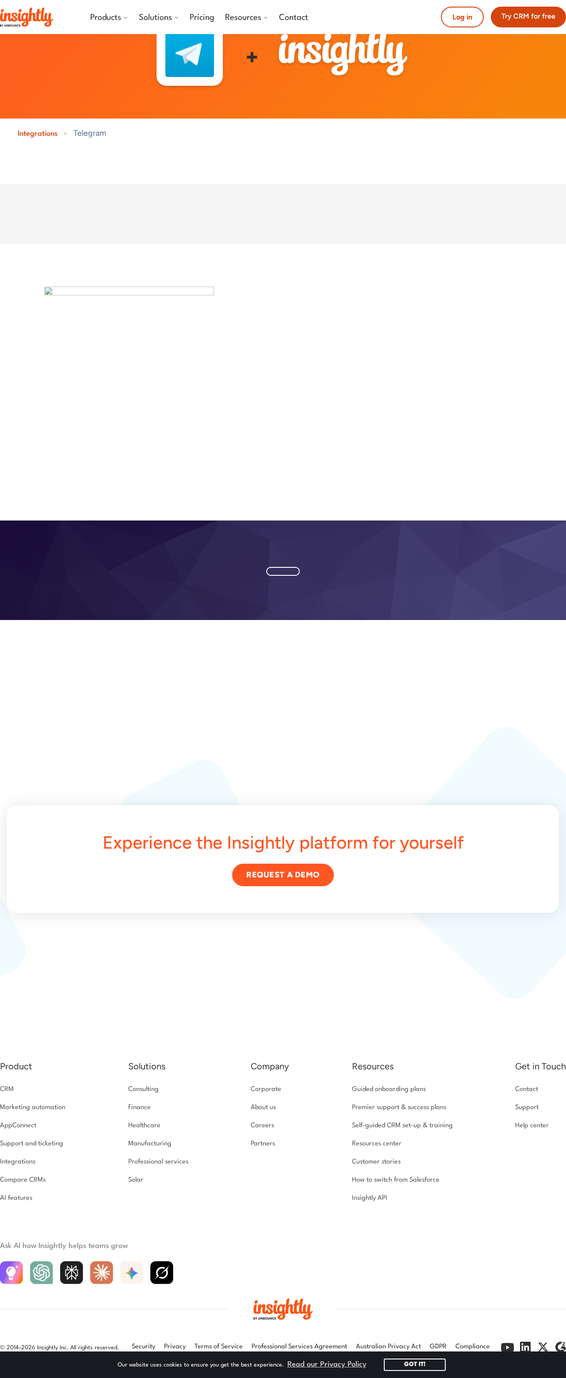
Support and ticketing (31, 1144)
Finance (139, 1107)
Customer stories (376, 1162)
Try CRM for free (528, 16)
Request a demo (282, 875)
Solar (135, 1180)
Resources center (377, 1144)
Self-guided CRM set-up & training (402, 1125)
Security (143, 1347)
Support (527, 1107)
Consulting (143, 1089)
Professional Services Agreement (299, 1347)
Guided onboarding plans (389, 1089)
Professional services (158, 1162)
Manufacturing (150, 1144)
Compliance (472, 1347)
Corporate (266, 1089)
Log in (462, 17)
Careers (262, 1125)
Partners (263, 1144)
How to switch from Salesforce (396, 1180)
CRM (7, 1089)
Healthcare (144, 1125)
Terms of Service (219, 1347)
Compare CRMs (23, 1180)
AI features (16, 1198)
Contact (526, 1089)
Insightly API (369, 1198)
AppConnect (18, 1125)
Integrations (37, 134)
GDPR (438, 1347)
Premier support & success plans (399, 1107)
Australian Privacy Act (388, 1347)
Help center (532, 1125)
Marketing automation (32, 1107)
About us (263, 1107)
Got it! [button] (414, 1364)
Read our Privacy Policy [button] (327, 1364)
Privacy (175, 1347)
